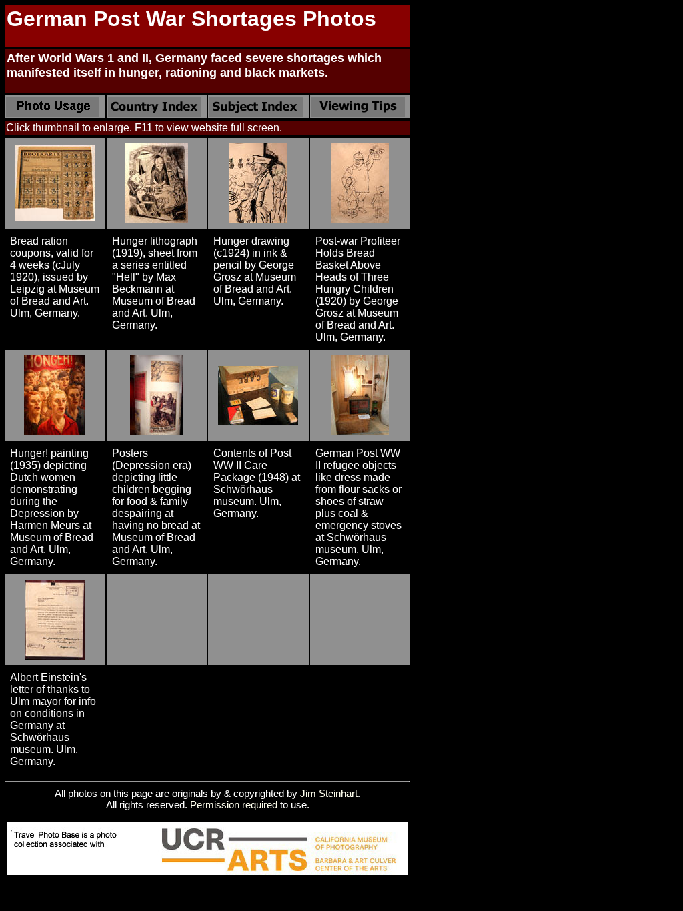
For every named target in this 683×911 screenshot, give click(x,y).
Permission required (233, 804)
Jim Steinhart (329, 793)
